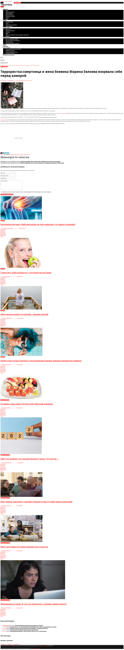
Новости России (10, 15)
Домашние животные (11, 25)
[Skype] (6, 153)
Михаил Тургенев (6, 364)
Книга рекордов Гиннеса (12, 52)
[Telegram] (8, 153)
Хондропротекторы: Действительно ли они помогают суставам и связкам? (38, 224)
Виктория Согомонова (7, 80)
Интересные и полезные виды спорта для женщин (24, 629)
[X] (1, 153)
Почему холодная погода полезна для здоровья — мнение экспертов (29, 628)
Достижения (6, 47)
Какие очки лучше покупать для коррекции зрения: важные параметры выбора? (41, 360)
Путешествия (9, 42)
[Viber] (3, 153)
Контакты (16, 644)
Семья (4, 20)
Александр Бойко (6, 276)
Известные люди (10, 50)
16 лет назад (20, 80)
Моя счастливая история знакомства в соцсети (24, 546)
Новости (5, 9)
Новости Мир (9, 13)
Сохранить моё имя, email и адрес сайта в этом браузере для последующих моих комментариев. (26, 192)
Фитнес (8, 36)
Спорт (7, 17)
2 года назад (19, 228)
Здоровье (8, 32)
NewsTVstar (44, 645)
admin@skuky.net (36, 648)
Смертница (3, 119)
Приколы (5, 46)
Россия (16, 154)
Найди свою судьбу (5, 455)
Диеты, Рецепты (10, 30)
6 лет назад (16, 505)
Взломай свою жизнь (8, 55)
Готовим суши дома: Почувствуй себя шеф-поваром (27, 404)
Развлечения (6, 37)
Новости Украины (10, 16)
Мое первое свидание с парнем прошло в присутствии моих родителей (36, 501)
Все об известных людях (12, 39)
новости (12, 154)
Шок (7, 19)
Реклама (9, 644)
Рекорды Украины (10, 53)
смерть (21, 154)
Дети (7, 23)
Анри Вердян (6, 625)
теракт (25, 154)
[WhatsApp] (5, 153)
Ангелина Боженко (6, 318)
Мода (7, 33)
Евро (7, 10)
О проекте (3, 644)
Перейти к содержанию (6, 1)
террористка (64, 113)
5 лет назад (17, 318)
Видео (5, 45)
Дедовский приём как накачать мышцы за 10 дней (29, 625)
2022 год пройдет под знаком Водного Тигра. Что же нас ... (30, 458)
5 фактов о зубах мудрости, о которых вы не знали (26, 272)
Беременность (9, 22)
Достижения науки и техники (13, 49)
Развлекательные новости (12, 43)
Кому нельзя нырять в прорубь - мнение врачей (24, 314)
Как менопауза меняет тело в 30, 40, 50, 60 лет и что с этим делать (28, 631)
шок (29, 154)
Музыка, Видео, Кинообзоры (13, 40)
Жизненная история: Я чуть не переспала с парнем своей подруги (33, 604)
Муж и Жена (9, 26)
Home (2, 57)
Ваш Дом (8, 29)
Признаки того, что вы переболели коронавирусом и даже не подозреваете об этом (33, 627)
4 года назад (16, 276)
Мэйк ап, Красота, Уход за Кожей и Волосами (17, 35)
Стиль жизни (6, 27)
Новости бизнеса (10, 12)
